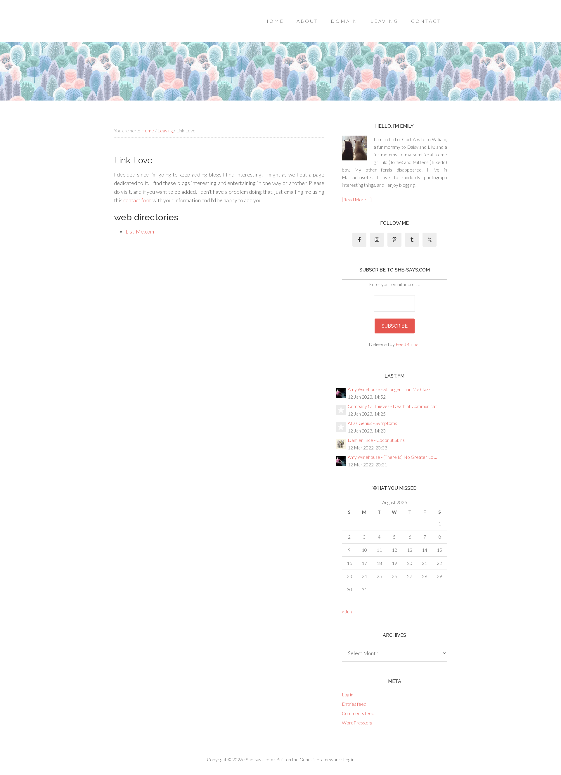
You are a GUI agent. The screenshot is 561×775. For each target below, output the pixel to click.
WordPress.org (357, 722)
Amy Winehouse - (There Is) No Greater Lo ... (392, 457)
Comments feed (358, 713)
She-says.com (259, 759)
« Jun (347, 611)
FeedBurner (408, 344)
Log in (347, 694)
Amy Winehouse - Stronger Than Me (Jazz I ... (392, 389)
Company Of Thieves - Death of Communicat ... (394, 406)
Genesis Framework (319, 759)
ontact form (139, 200)
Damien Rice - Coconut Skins (376, 440)
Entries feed (354, 704)
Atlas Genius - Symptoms (372, 423)
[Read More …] (357, 199)
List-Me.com (140, 231)
